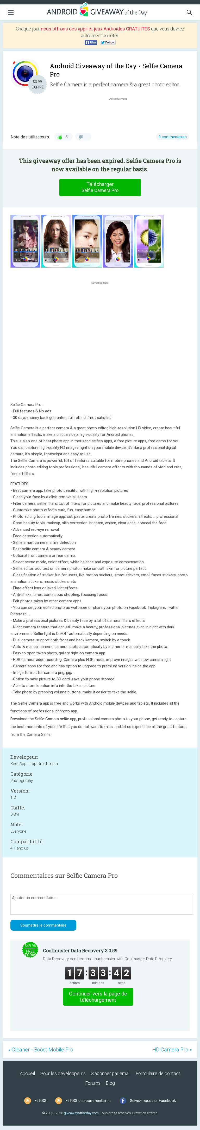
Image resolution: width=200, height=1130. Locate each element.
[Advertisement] (120, 114)
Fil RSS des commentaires (88, 1100)
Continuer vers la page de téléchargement (98, 997)
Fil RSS (40, 1100)
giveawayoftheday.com (81, 1113)
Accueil (27, 1073)
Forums (93, 1083)
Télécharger (100, 187)
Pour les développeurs (63, 1073)
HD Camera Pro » (172, 1049)
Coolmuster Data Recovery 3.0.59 (80, 950)
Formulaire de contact (158, 1073)
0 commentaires (173, 137)
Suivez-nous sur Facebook (153, 1100)
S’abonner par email (110, 1073)
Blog (110, 1083)
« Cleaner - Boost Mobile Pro (40, 1049)
